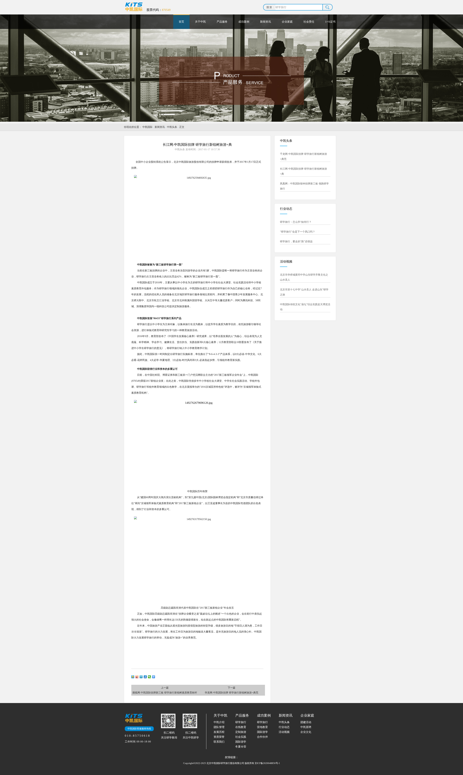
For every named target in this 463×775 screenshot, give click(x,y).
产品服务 (222, 21)
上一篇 (164, 690)
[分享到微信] (149, 676)
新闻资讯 (265, 21)
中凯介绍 (219, 722)
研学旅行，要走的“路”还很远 (296, 241)
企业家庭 (287, 21)
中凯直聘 (305, 727)
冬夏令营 (240, 746)
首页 (181, 21)
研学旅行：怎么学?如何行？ (295, 222)
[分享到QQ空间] (132, 676)
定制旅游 (240, 732)
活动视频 (284, 732)
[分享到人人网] (145, 676)
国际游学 (240, 741)
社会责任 (308, 21)
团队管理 (219, 727)
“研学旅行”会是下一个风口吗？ (297, 231)
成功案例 (243, 21)
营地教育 (262, 727)
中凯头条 (172, 127)
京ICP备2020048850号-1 (267, 763)
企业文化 (305, 732)
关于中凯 (200, 21)
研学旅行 (240, 722)
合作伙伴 (262, 736)
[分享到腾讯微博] (141, 676)
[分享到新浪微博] (137, 676)
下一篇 (231, 690)
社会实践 (240, 736)
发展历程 (219, 732)
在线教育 (240, 727)
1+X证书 (330, 21)
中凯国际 (147, 127)
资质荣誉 (219, 736)
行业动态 (284, 727)
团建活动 (305, 722)
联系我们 (219, 741)
